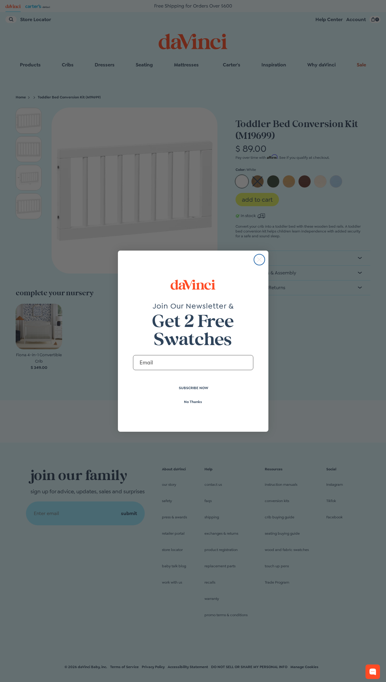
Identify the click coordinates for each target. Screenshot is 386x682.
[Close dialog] (259, 259)
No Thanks (193, 401)
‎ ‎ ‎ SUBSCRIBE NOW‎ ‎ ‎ (193, 388)
